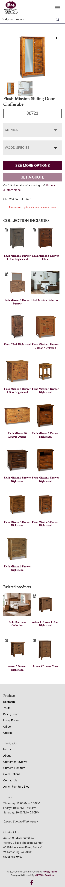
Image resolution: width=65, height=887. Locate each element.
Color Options (11, 774)
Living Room (11, 720)
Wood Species (17, 147)
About (7, 755)
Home (7, 749)
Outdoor (8, 732)
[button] (56, 38)
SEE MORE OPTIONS (32, 165)
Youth (7, 708)
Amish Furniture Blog (16, 786)
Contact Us (10, 780)
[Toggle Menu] (57, 7)
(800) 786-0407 (13, 856)
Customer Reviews (15, 761)
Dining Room (11, 714)
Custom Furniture (14, 768)
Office (7, 726)
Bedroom (9, 701)
